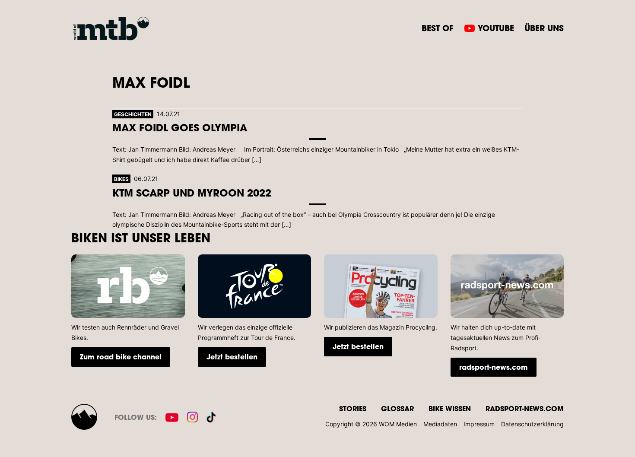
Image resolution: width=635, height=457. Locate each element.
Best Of (438, 27)
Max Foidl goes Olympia (179, 127)
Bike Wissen (450, 408)
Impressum (479, 424)
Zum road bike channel (121, 356)
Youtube (496, 27)
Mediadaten (440, 424)
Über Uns (544, 27)
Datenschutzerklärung (532, 424)
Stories (352, 408)
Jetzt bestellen (231, 356)
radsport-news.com (493, 366)
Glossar (397, 408)
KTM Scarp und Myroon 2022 (191, 192)
